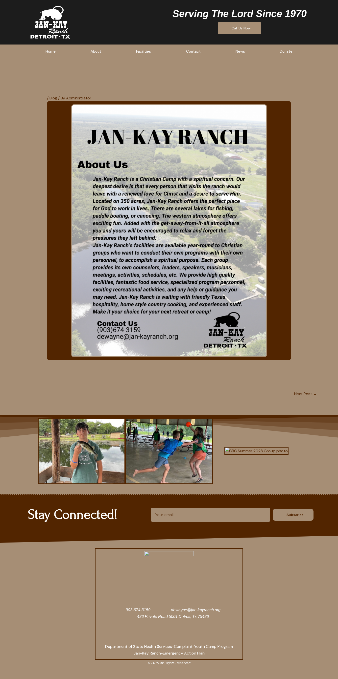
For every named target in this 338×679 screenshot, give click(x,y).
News (240, 51)
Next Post (305, 393)
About (96, 51)
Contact (193, 51)
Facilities (143, 51)
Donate (286, 51)
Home (51, 51)
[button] (32, 451)
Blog (53, 98)
